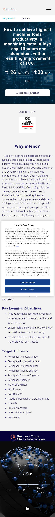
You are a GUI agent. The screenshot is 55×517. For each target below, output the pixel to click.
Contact (27, 474)
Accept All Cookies (27, 282)
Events (27, 457)
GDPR (21, 490)
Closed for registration (27, 92)
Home (27, 448)
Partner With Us (27, 465)
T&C (8, 490)
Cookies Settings (27, 289)
